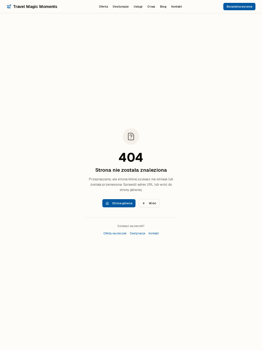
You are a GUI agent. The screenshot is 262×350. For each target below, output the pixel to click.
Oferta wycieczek (115, 233)
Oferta (103, 6)
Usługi (138, 6)
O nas (151, 6)
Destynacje (121, 6)
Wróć (152, 203)
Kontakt (176, 6)
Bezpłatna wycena (239, 6)
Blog (163, 6)
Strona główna (122, 203)
